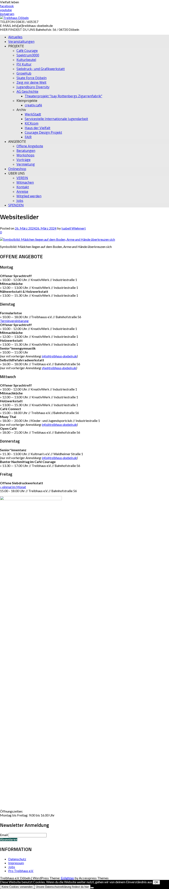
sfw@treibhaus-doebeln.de (59, 368)
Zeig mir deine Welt (31, 82)
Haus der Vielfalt (37, 128)
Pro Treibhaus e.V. (20, 871)
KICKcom (31, 123)
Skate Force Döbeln (31, 78)
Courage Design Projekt (43, 132)
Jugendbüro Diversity (32, 87)
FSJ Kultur (24, 64)
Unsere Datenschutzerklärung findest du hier (62, 886)
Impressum (16, 863)
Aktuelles (15, 37)
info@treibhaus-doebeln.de (59, 356)
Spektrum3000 (27, 55)
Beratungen (25, 150)
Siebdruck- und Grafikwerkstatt (40, 69)
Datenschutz (17, 859)
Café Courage (27, 50)
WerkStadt (33, 114)
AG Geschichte (27, 91)
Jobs (19, 200)
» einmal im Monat (13, 487)
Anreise (22, 191)
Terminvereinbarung (14, 321)
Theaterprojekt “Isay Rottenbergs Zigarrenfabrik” (63, 96)
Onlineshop (17, 169)
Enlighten (67, 878)
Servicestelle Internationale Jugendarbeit (56, 119)
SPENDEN (16, 205)
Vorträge (23, 159)
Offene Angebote (29, 146)
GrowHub (23, 73)
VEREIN (22, 178)
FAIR (28, 137)
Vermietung (25, 164)
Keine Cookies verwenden (17, 886)
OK (156, 882)
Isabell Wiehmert (73, 228)
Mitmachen (25, 182)
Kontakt (22, 187)
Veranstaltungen (21, 41)
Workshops (25, 155)
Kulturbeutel (26, 59)
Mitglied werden (28, 196)
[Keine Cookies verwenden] (92, 887)
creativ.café (33, 105)
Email (4, 835)
